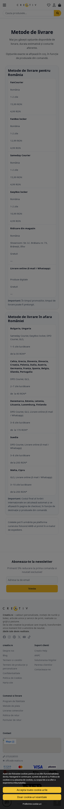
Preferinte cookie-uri (32, 803)
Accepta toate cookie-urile (32, 790)
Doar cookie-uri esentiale (32, 797)
